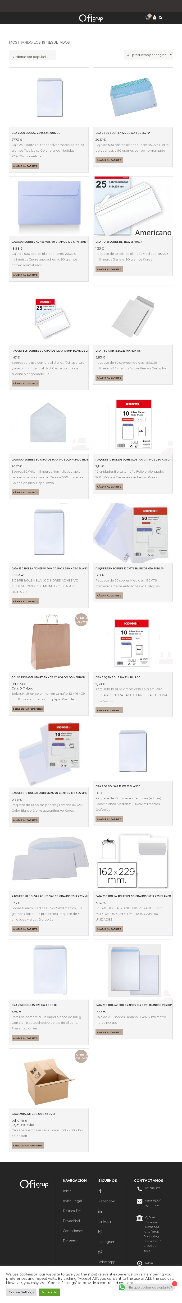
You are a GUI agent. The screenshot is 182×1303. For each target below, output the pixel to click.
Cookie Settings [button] (21, 1292)
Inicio (67, 1191)
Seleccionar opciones (28, 708)
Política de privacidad (72, 1216)
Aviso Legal (72, 1201)
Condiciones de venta (73, 1236)
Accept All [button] (49, 1292)
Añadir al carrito (25, 166)
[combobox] (32, 55)
